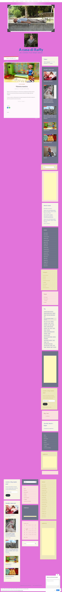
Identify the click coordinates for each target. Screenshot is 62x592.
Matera (45, 330)
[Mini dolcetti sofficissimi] (50, 141)
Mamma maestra (22, 86)
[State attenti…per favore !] (50, 79)
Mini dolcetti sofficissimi (48, 142)
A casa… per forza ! (47, 223)
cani (44, 316)
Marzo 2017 (46, 265)
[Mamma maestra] (50, 129)
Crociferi (52, 323)
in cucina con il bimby (49, 134)
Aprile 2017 (46, 263)
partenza (54, 337)
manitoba (45, 328)
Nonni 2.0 (45, 157)
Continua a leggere (23, 101)
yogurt (52, 347)
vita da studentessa (46, 287)
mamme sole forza (50, 326)
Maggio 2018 (44, 495)
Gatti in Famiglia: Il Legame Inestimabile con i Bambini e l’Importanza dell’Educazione (48, 101)
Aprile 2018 (46, 245)
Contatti (45, 302)
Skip (55, 590)
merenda (48, 330)
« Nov (25, 537)
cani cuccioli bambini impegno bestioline (48, 319)
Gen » (27, 537)
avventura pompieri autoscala (48, 311)
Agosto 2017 (46, 256)
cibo (46, 321)
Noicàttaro (45, 333)
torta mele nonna (46, 345)
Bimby (45, 315)
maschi (54, 328)
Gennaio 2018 (46, 247)
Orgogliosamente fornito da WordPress (25, 585)
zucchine (54, 347)
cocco (49, 321)
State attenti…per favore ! (48, 81)
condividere (45, 323)
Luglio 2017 (46, 258)
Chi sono (45, 300)
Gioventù (45, 85)
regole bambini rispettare (48, 340)
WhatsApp (48, 347)
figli (48, 325)
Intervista (44, 285)
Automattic (40, 585)
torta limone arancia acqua (48, 343)
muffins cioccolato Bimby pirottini (49, 331)
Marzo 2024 (44, 484)
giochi (53, 325)
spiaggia (45, 342)
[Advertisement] (50, 186)
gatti (50, 325)
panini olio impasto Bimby (48, 337)
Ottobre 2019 (46, 238)
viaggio (45, 347)
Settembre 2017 (46, 254)
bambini (54, 313)
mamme (45, 326)
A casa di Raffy (31, 49)
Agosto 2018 (46, 242)
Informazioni (45, 284)
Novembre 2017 (46, 251)
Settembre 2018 (46, 240)
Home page (45, 297)
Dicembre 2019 (46, 236)
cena (44, 321)
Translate (50, 63)
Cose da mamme (22, 84)
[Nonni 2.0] (50, 156)
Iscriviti (45, 404)
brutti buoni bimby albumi (51, 315)
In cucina (45, 134)
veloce (54, 345)
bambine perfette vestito (48, 313)
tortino (51, 345)
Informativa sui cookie (20, 590)
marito (51, 328)
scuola (54, 340)
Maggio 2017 (46, 262)
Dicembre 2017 (46, 249)
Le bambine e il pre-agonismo (48, 428)
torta (48, 342)
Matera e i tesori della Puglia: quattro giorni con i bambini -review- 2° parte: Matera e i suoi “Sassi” (50, 211)
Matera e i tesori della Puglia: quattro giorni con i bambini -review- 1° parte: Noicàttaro (50, 117)
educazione (45, 325)
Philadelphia (46, 338)
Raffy (28, 89)
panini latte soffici (47, 335)
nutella (49, 333)
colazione (52, 321)
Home (25, 488)
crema (49, 323)
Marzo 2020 (46, 234)
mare (48, 328)
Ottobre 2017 (44, 504)
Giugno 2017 (46, 260)
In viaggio (45, 106)
